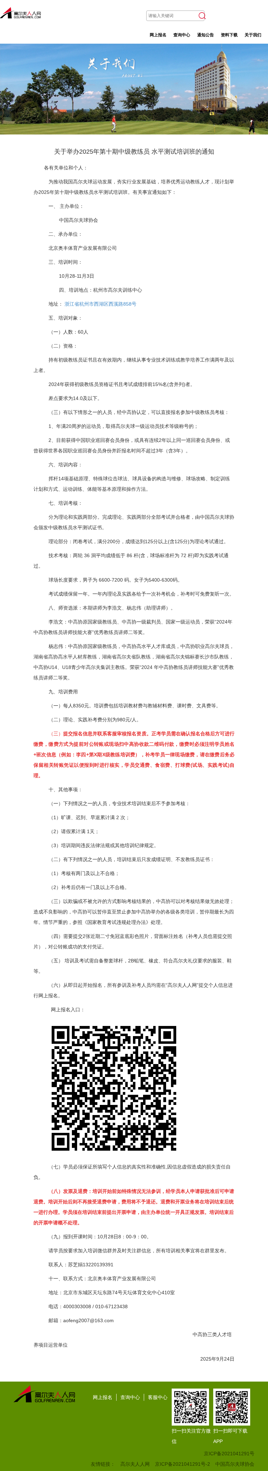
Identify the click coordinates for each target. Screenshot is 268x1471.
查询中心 (181, 34)
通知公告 (205, 34)
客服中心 (158, 1397)
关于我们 (253, 34)
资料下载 (229, 34)
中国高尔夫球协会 (234, 1464)
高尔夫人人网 (135, 1464)
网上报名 (158, 34)
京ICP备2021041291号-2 (182, 1464)
